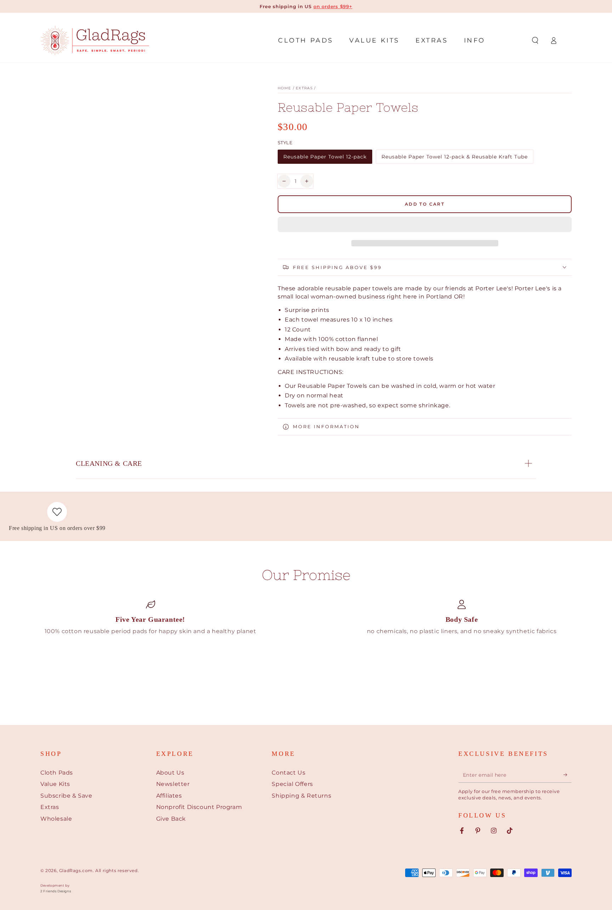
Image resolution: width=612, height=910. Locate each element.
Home (284, 88)
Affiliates (169, 795)
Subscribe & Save (66, 795)
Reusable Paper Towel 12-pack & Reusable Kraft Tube (454, 158)
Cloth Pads (56, 772)
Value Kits (55, 784)
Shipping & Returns (301, 795)
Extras (304, 88)
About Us (170, 772)
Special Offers (292, 784)
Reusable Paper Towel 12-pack (325, 158)
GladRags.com (76, 870)
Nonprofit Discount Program (199, 807)
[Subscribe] (567, 774)
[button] (425, 225)
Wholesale (56, 818)
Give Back (171, 818)
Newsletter (173, 784)
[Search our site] (535, 40)
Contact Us (288, 772)
